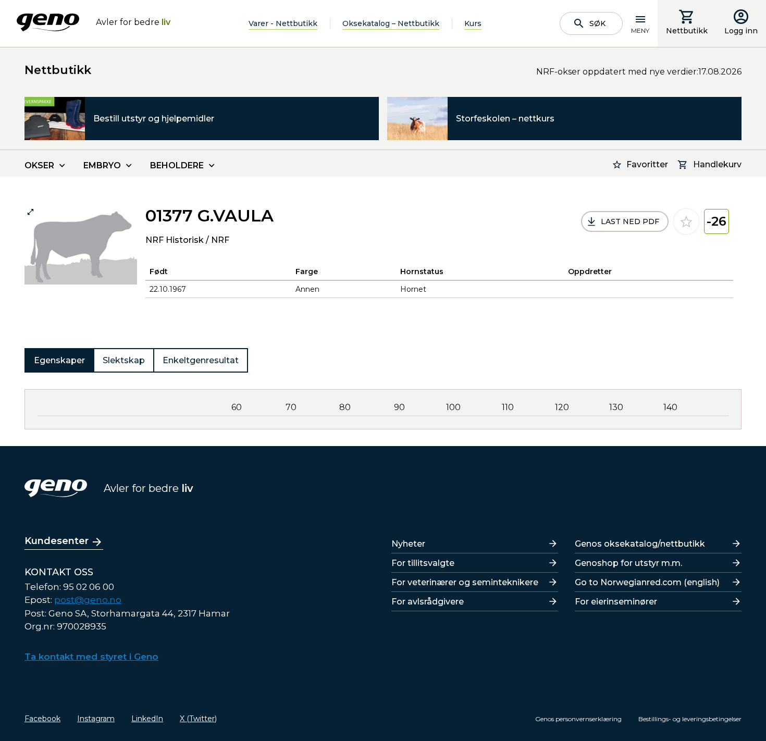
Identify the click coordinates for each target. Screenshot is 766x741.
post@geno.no (87, 600)
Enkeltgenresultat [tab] (201, 360)
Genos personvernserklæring (578, 719)
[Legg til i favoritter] (686, 221)
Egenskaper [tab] (59, 360)
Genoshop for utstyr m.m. (628, 563)
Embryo (102, 165)
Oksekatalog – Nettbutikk (390, 23)
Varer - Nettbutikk (283, 23)
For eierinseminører (616, 602)
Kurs (472, 23)
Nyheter (408, 544)
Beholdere (177, 165)
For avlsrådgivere (427, 602)
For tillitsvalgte (422, 563)
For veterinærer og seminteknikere (464, 582)
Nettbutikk (687, 30)
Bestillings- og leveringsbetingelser (690, 719)
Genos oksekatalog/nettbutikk (640, 544)
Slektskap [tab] (124, 360)
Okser (39, 165)
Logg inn (741, 30)
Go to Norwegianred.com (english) (647, 582)
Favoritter (647, 164)
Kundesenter (56, 541)
